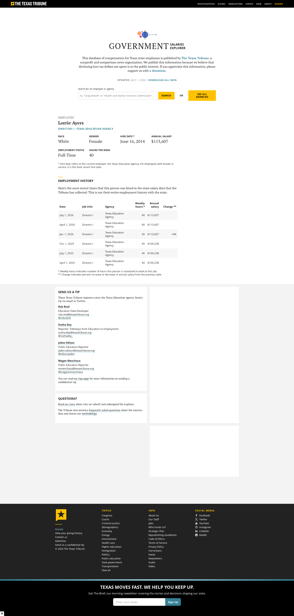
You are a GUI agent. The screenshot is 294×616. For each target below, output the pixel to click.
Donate (59, 529)
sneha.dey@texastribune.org (75, 332)
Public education (111, 558)
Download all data (162, 80)
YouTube (204, 523)
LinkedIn (204, 531)
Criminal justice (111, 523)
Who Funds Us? (157, 527)
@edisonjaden (66, 354)
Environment (109, 539)
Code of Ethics (157, 539)
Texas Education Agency (94, 128)
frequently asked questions (104, 410)
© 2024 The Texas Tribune (70, 548)
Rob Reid (64, 306)
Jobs (151, 523)
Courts (105, 519)
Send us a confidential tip (69, 544)
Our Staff (154, 519)
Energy (106, 535)
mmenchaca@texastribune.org (76, 368)
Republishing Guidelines (163, 535)
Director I (66, 128)
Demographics (110, 527)
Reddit (203, 535)
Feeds (152, 554)
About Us (154, 515)
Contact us (61, 537)
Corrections (155, 550)
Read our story (66, 404)
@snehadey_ (65, 335)
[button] (147, 597)
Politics (106, 554)
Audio (152, 562)
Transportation (110, 566)
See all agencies (202, 95)
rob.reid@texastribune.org (73, 314)
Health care (108, 542)
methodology (89, 413)
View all (106, 570)
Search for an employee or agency (96, 89)
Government (139, 46)
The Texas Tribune (195, 58)
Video (152, 566)
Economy (107, 531)
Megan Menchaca (69, 360)
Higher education (111, 546)
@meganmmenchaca (70, 372)
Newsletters (155, 558)
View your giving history (68, 533)
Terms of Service (158, 542)
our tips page (81, 378)
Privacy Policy (156, 546)
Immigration (109, 550)
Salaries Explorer (177, 46)
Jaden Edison (66, 342)
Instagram (205, 527)
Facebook (204, 515)
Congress (107, 515)
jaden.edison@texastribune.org (76, 350)
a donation (157, 71)
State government (112, 562)
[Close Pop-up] (2, 613)
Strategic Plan (156, 531)
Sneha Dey (65, 324)
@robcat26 (64, 317)
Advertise (60, 541)
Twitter (203, 519)
